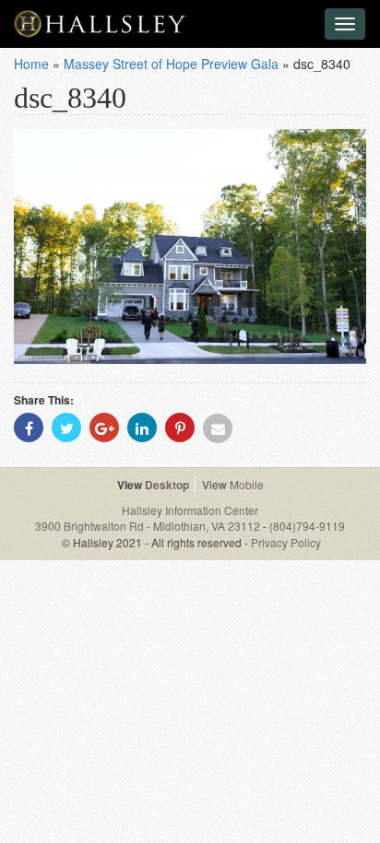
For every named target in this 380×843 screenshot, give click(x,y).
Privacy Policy (286, 542)
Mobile (247, 484)
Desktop (167, 484)
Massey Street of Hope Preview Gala (171, 63)
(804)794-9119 (307, 525)
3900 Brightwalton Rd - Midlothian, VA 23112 (149, 525)
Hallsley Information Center (190, 510)
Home (31, 63)
